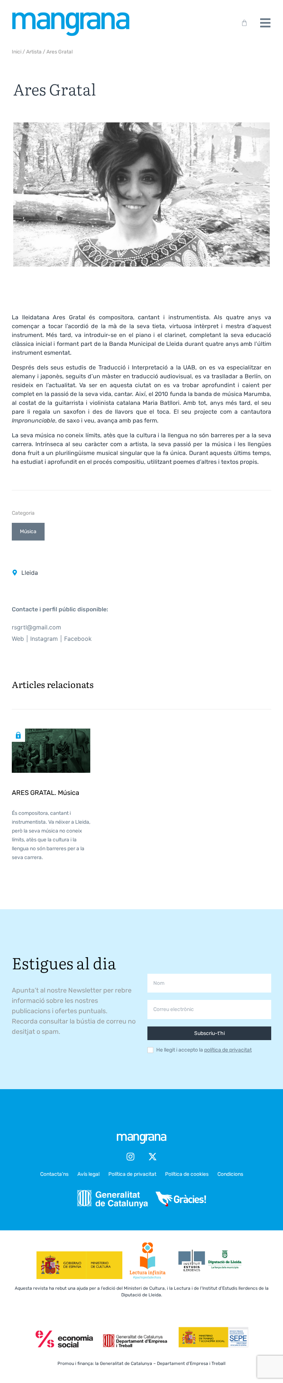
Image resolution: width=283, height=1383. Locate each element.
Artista (34, 52)
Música (28, 531)
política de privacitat (228, 1050)
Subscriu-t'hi (209, 1033)
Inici (16, 52)
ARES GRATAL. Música (45, 793)
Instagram (44, 638)
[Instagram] (130, 1156)
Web (18, 638)
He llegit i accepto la (204, 1050)
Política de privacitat (132, 1174)
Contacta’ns (54, 1174)
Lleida (29, 572)
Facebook (78, 638)
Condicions (230, 1174)
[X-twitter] (152, 1156)
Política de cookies (187, 1174)
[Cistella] (243, 23)
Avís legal (88, 1174)
